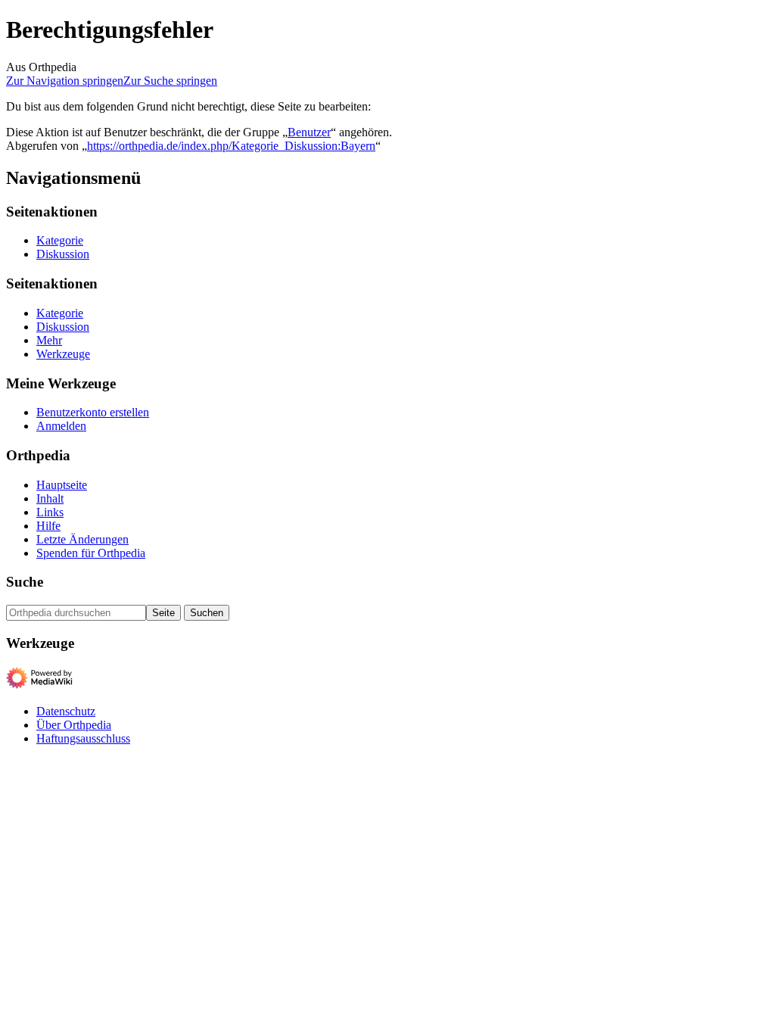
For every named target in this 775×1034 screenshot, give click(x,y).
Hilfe (48, 525)
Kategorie (59, 240)
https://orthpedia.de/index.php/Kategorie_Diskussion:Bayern (231, 145)
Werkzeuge (63, 353)
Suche (24, 582)
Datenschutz (65, 711)
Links (50, 512)
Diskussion (62, 254)
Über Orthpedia (73, 724)
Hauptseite (61, 484)
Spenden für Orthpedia (90, 553)
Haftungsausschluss (83, 738)
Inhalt (50, 498)
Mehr (49, 340)
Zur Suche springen (170, 80)
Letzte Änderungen (82, 539)
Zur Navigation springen (64, 80)
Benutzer (309, 132)
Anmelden (61, 425)
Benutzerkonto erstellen (92, 412)
